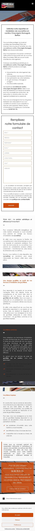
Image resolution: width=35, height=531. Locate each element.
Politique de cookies (10, 528)
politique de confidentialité (21, 199)
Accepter (17, 515)
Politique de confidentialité (23, 528)
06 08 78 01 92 (17, 471)
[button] (17, 499)
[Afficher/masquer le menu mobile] (33, 4)
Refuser (17, 520)
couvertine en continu (10, 48)
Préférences (17, 525)
